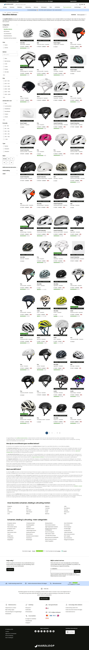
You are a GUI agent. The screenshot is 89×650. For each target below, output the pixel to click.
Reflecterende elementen (9, 167)
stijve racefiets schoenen (38, 457)
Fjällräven (47, 506)
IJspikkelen (28, 526)
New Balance (67, 508)
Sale (85, 7)
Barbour (28, 513)
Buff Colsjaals (67, 536)
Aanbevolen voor (7, 100)
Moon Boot (28, 510)
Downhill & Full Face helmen (10, 38)
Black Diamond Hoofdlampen (51, 537)
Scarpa (46, 510)
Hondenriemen (67, 530)
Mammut (47, 513)
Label (4, 173)
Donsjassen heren (11, 528)
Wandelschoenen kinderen (32, 536)
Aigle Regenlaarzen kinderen (51, 526)
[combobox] (10, 54)
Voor (4, 42)
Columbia (47, 508)
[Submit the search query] (76, 5)
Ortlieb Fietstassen (68, 532)
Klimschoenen (29, 534)
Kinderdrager (29, 539)
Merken (5, 51)
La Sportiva (9, 511)
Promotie (5, 123)
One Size (4, 158)
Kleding (5, 7)
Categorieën (6, 24)
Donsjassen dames (11, 523)
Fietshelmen (9, 12)
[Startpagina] (3, 12)
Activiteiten (57, 7)
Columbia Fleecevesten (50, 535)
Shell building (6, 170)
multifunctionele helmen (21, 438)
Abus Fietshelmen (68, 537)
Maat (4, 155)
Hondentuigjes (67, 528)
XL (11, 162)
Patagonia (9, 506)
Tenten (9, 534)
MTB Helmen (6, 31)
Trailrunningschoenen (31, 530)
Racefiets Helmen (8, 29)
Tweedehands (68, 7)
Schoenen (12, 7)
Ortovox (9, 508)
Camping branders (30, 523)
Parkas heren (10, 530)
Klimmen (36, 7)
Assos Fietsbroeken (68, 523)
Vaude (46, 511)
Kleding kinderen (49, 523)
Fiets (51, 7)
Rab (8, 510)
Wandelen (19, 7)
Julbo (65, 506)
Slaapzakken (10, 539)
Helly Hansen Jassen (49, 533)
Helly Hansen (29, 511)
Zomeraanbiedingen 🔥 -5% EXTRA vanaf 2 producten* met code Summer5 (44, 10)
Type (4, 143)
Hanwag (66, 510)
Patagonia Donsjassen (69, 539)
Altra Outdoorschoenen (69, 534)
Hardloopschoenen (30, 532)
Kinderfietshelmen (8, 35)
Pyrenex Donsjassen (49, 531)
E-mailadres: (54, 568)
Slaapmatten (10, 536)
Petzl (65, 513)
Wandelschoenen (30, 528)
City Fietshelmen (7, 33)
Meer (4, 74)
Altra (27, 506)
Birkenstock (66, 511)
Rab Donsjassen (67, 526)
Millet (27, 508)
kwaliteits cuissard (78, 486)
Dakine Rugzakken (49, 541)
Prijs (4, 78)
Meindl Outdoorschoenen (51, 539)
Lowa (8, 513)
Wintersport (43, 7)
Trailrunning (28, 7)
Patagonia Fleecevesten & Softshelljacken (51, 529)
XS (8, 158)
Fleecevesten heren (11, 532)
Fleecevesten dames (12, 526)
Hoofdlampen (10, 537)
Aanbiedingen (77, 7)
